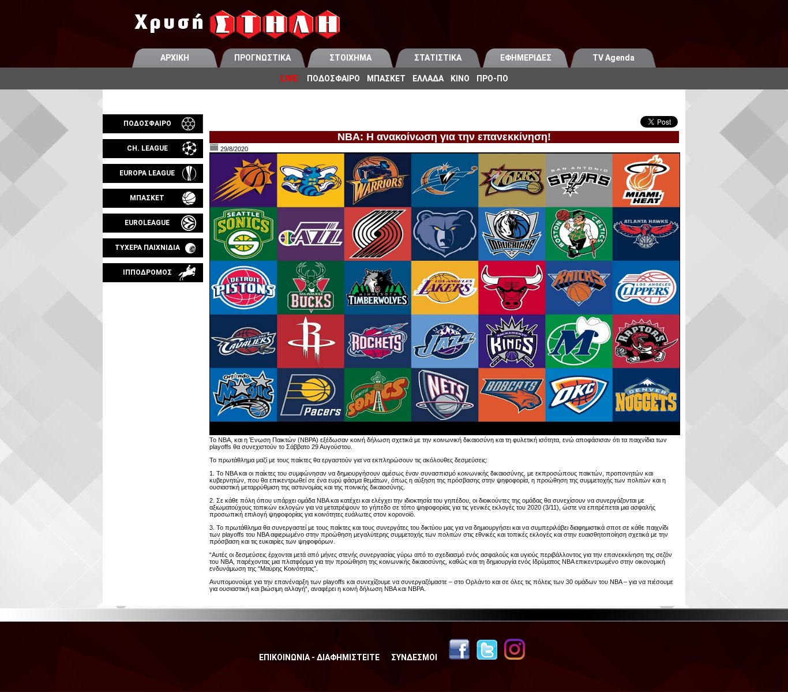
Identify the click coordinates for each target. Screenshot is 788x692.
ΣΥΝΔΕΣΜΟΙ (414, 657)
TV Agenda (613, 57)
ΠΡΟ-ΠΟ (492, 78)
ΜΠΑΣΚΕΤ (386, 78)
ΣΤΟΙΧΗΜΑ (350, 57)
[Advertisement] (153, 418)
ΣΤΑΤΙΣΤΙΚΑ (437, 57)
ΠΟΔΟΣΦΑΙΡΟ (333, 78)
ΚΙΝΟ (460, 78)
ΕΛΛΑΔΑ (428, 78)
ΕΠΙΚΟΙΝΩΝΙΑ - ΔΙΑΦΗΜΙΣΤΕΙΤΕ (319, 657)
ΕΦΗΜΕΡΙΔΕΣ (525, 57)
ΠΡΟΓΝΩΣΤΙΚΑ (262, 57)
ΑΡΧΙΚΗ (174, 57)
